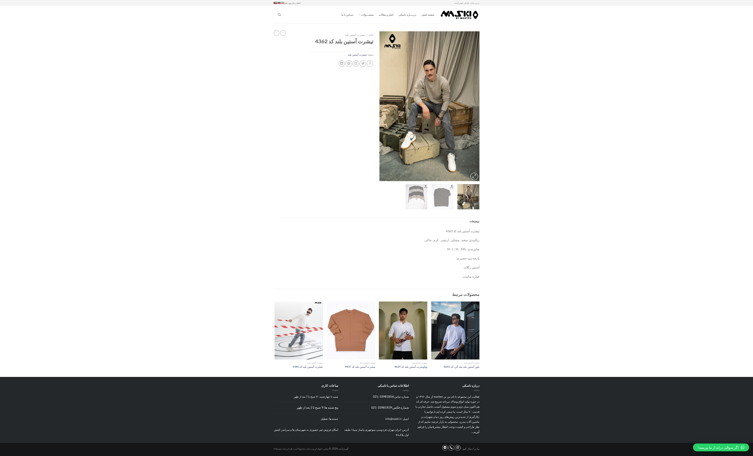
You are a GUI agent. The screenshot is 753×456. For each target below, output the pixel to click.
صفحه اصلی (427, 14)
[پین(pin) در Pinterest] (349, 63)
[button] (721, 447)
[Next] (383, 106)
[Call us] (451, 448)
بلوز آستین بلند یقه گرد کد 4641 (461, 366)
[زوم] (474, 176)
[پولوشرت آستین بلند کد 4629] (403, 330)
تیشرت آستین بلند (355, 34)
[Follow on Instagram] (458, 448)
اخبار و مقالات (386, 14)
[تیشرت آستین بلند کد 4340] (299, 330)
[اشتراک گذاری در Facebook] (370, 63)
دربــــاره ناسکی (407, 14)
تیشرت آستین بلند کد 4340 (308, 366)
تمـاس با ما (347, 14)
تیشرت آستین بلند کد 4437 (360, 366)
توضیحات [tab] (474, 221)
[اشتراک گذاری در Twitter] (363, 63)
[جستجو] (279, 14)
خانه (371, 34)
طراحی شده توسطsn (283, 448)
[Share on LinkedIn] (341, 63)
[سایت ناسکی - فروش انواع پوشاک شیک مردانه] (459, 14)
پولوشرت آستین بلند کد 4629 (410, 366)
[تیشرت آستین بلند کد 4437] (351, 330)
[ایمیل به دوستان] (356, 63)
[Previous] (472, 106)
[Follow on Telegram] (445, 448)
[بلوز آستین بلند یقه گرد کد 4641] (455, 330)
